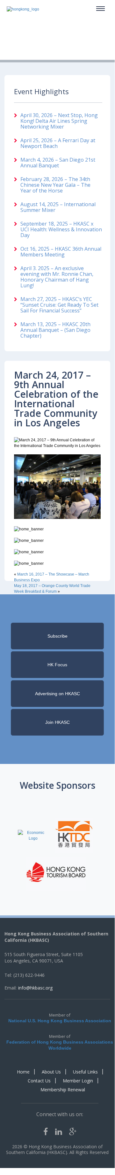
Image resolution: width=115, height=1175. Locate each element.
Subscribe (57, 636)
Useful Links (85, 1072)
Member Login (78, 1081)
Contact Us (39, 1081)
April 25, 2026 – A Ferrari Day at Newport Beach (57, 143)
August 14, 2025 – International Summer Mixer (58, 207)
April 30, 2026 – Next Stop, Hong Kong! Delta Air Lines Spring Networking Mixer (59, 120)
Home (23, 1072)
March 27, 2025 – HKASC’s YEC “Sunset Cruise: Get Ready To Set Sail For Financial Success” (59, 304)
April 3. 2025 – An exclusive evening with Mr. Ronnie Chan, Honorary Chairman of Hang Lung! (56, 276)
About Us (51, 1072)
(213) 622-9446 (29, 975)
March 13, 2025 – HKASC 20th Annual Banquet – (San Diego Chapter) (55, 330)
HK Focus (57, 664)
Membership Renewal (62, 1090)
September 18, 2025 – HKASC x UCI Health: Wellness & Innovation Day (61, 229)
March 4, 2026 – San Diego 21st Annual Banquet (57, 162)
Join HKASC (57, 722)
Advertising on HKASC (57, 693)
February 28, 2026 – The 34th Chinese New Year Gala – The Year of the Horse (55, 184)
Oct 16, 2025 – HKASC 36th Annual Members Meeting (60, 251)
